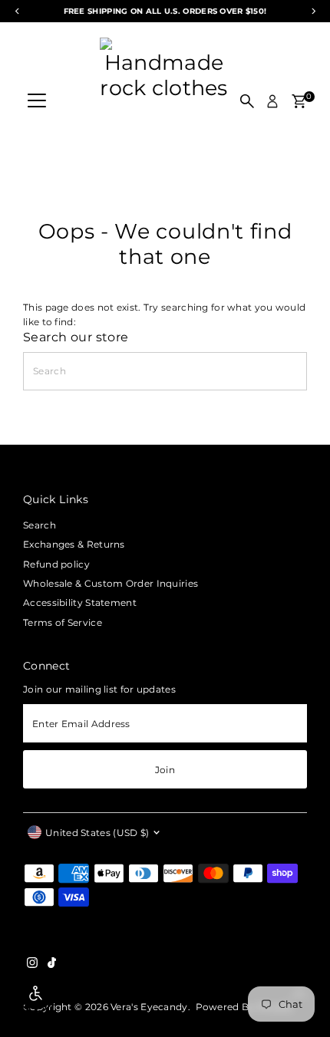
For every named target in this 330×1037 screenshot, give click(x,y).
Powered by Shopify (244, 1006)
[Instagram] (32, 964)
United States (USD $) (97, 832)
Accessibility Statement (80, 602)
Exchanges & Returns (74, 544)
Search (39, 525)
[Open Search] (247, 101)
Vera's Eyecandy (149, 1006)
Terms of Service (62, 622)
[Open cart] (299, 101)
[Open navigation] (37, 101)
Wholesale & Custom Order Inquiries (110, 583)
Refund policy (56, 564)
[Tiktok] (52, 964)
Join (165, 769)
